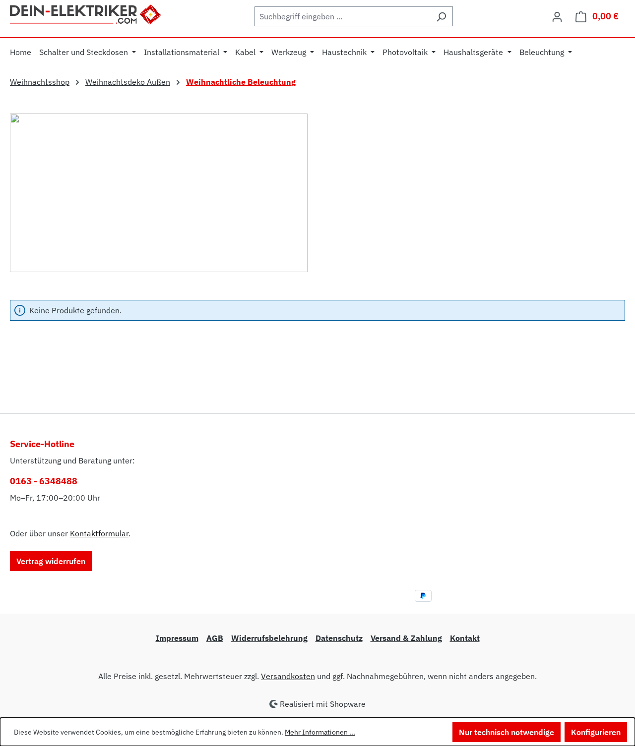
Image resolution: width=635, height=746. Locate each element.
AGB (214, 638)
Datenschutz (339, 638)
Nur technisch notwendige (506, 732)
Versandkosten (288, 676)
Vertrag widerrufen (50, 561)
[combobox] (342, 16)
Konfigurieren (596, 732)
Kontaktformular (99, 533)
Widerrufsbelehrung (269, 638)
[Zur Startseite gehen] (86, 13)
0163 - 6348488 (43, 481)
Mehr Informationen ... (320, 732)
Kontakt (465, 638)
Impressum (177, 638)
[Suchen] (441, 16)
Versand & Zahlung (406, 638)
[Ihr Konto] (557, 16)
